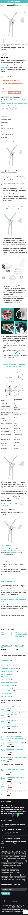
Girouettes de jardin (6, 688)
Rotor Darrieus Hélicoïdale (19, 877)
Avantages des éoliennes (7, 663)
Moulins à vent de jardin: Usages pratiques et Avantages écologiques (15, 842)
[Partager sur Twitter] (7, 108)
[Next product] (2, 54)
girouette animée (5, 870)
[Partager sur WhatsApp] (2, 108)
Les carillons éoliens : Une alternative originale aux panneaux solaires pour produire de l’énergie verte (14, 831)
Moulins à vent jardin (6, 693)
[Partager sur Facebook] (5, 108)
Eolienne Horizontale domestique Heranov (19, 647)
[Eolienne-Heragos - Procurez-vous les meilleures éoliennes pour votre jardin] (14, 5)
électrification (16, 102)
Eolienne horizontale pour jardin (8, 863)
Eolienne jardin (20, 863)
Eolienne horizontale (18, 103)
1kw (2, 851)
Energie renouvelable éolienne (8, 671)
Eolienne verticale (5, 865)
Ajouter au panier (14, 92)
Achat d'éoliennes (5, 660)
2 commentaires (9, 833)
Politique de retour (10, 907)
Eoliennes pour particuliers (20, 99)
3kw (9, 851)
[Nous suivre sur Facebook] (13, 815)
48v (22, 851)
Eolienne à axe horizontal (15, 865)
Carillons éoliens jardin (7, 665)
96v (25, 851)
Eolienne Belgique (9, 103)
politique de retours (19, 550)
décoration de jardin (11, 858)
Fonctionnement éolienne (7, 685)
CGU (23, 905)
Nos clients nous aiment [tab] (7, 128)
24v (19, 851)
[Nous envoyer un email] (15, 815)
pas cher (24, 105)
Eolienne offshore (5, 676)
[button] (2, 5)
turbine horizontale (16, 355)
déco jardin (4, 858)
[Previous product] (5, 54)
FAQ (17, 907)
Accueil (3, 44)
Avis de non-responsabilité (15, 905)
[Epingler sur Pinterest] (13, 108)
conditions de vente (12, 552)
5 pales (13, 851)
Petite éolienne (5, 877)
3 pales (10, 102)
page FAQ (15, 548)
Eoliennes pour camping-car (8, 682)
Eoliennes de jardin (6, 679)
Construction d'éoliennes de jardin (9, 668)
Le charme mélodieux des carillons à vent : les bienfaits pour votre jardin (15, 837)
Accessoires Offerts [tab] (6, 119)
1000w (7, 102)
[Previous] (3, 23)
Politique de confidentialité (12, 906)
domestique (23, 856)
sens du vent (4, 879)
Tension (2, 88)
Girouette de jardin (14, 870)
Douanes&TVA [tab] (4, 137)
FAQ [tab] (2, 131)
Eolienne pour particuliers (17, 105)
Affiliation (6, 905)
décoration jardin (21, 858)
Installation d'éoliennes (7, 690)
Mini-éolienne (17, 872)
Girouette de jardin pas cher (7, 872)
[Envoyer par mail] (10, 108)
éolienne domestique (20, 879)
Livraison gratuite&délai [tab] (7, 134)
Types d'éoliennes (5, 696)
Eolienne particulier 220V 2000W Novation (6, 647)
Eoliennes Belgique (10, 99)
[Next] (24, 23)
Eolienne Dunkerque (6, 674)
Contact (20, 907)
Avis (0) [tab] (3, 125)
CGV (21, 906)
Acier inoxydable (5, 856)
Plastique (11, 877)
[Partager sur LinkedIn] (15, 108)
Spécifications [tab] (4, 122)
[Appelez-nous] (18, 815)
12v (16, 851)
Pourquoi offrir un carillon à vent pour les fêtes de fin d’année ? (15, 825)
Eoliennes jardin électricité (13, 44)
